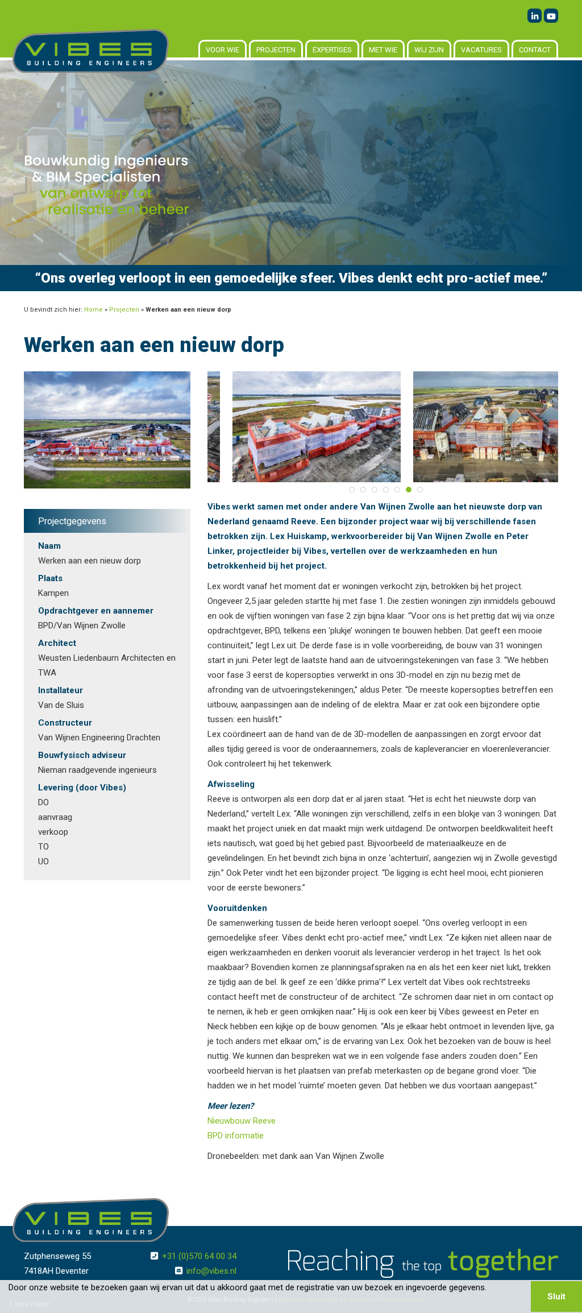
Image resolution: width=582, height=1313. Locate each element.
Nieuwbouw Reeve (241, 1121)
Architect (57, 643)
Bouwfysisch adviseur (82, 755)
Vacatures (481, 49)
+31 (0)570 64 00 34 (199, 1256)
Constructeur (65, 723)
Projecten (276, 49)
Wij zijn (429, 49)
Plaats (50, 578)
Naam (49, 546)
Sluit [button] (556, 1296)
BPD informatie (235, 1135)
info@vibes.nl (211, 1271)
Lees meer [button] (30, 1304)
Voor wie (222, 49)
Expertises (332, 49)
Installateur (60, 690)
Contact (535, 49)
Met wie (383, 49)
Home (93, 309)
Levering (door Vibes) (82, 787)
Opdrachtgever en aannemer (95, 611)
